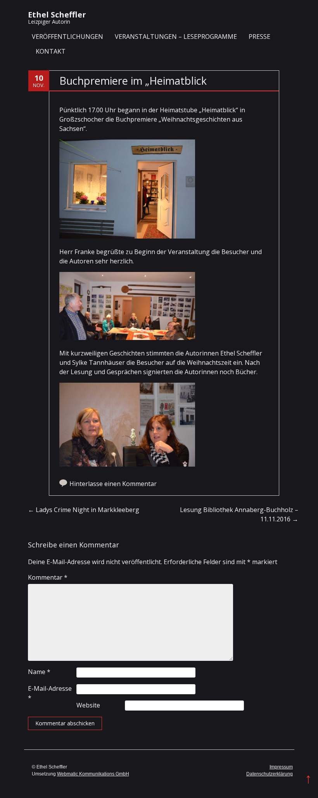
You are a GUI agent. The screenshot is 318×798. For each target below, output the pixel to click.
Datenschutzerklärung (269, 774)
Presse (259, 36)
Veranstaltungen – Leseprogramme (176, 36)
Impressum (281, 767)
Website (88, 705)
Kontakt (51, 51)
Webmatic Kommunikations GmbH (93, 774)
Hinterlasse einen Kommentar (113, 483)
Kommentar (47, 577)
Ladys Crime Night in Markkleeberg (83, 509)
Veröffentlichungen (67, 36)
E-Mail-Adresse (50, 693)
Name (39, 671)
